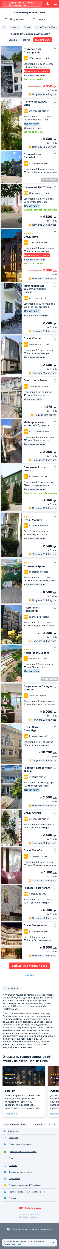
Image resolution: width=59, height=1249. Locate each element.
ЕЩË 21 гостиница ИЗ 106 (29, 965)
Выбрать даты (43, 39)
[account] (47, 4)
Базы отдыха (11, 988)
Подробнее (11, 1113)
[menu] (55, 4)
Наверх (29, 975)
